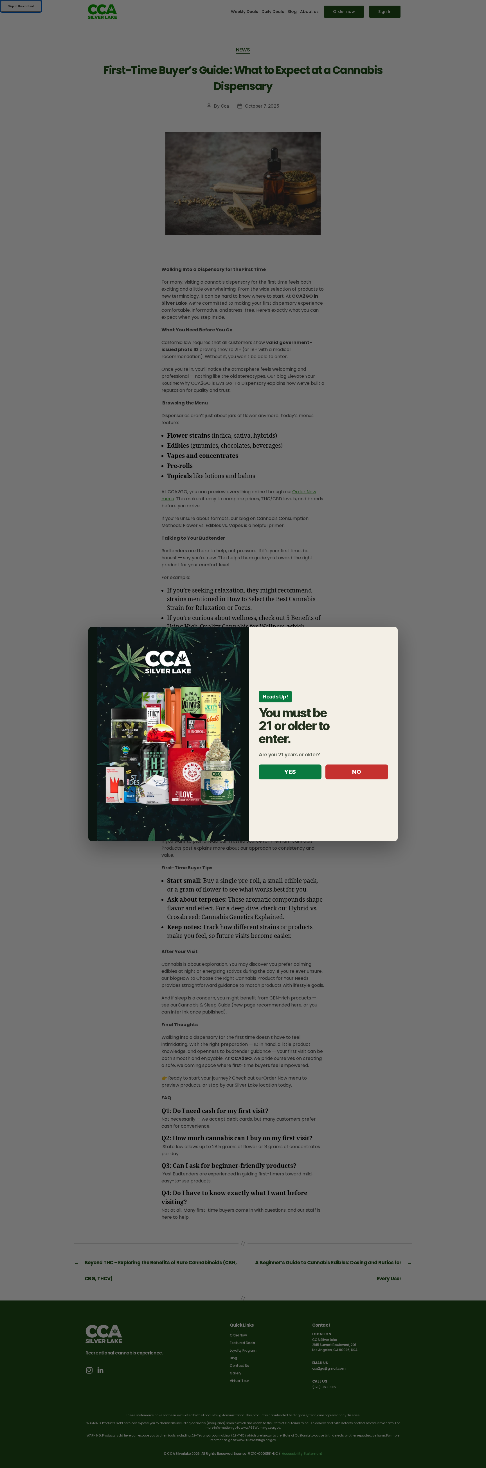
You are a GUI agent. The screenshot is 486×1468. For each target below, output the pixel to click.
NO (356, 771)
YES (290, 771)
